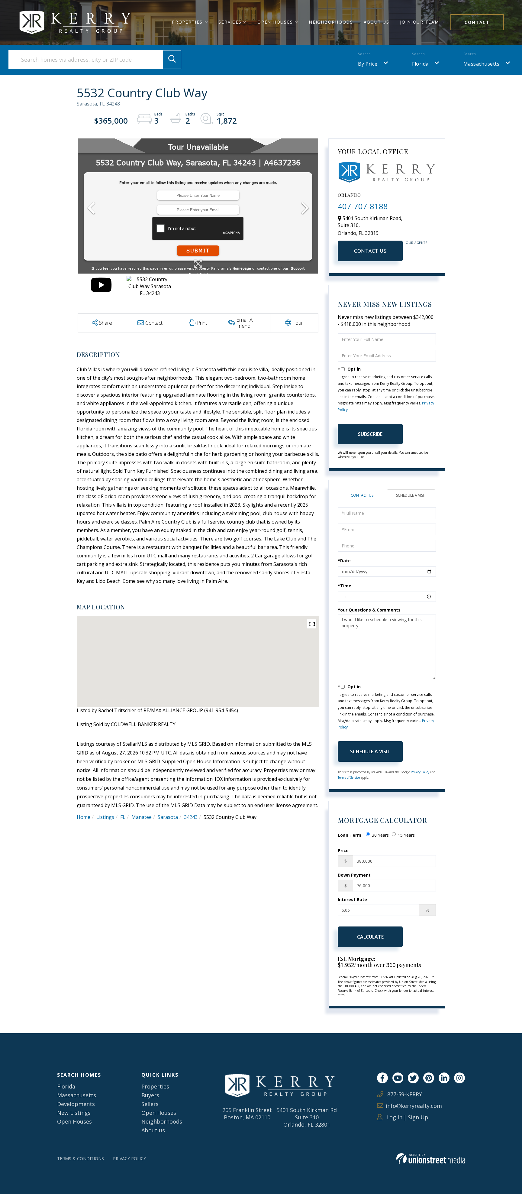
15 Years (406, 835)
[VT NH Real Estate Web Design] (430, 1158)
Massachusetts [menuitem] (76, 1095)
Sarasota (168, 817)
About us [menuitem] (153, 1130)
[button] (172, 59)
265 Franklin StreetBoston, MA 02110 (247, 1113)
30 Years (380, 835)
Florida (420, 63)
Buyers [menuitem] (150, 1095)
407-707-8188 (363, 206)
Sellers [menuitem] (150, 1104)
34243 (191, 817)
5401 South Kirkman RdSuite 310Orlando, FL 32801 (306, 1117)
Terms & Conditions (80, 1158)
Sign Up (418, 1117)
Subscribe (370, 434)
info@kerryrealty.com (414, 1105)
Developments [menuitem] (76, 1104)
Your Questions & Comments (369, 610)
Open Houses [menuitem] (275, 22)
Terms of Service (349, 777)
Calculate (370, 936)
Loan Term (349, 835)
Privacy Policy (420, 772)
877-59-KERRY (404, 1094)
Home (83, 817)
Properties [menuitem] (187, 22)
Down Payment (354, 875)
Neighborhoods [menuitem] (331, 22)
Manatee (141, 817)
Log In (393, 1117)
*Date (344, 560)
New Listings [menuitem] (74, 1112)
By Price (367, 63)
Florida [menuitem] (66, 1086)
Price (343, 850)
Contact (477, 22)
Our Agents (416, 243)
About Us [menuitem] (376, 22)
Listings (105, 817)
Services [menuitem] (229, 22)
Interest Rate (352, 899)
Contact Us (370, 251)
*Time (344, 586)
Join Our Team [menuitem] (419, 22)
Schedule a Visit (411, 495)
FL (122, 817)
